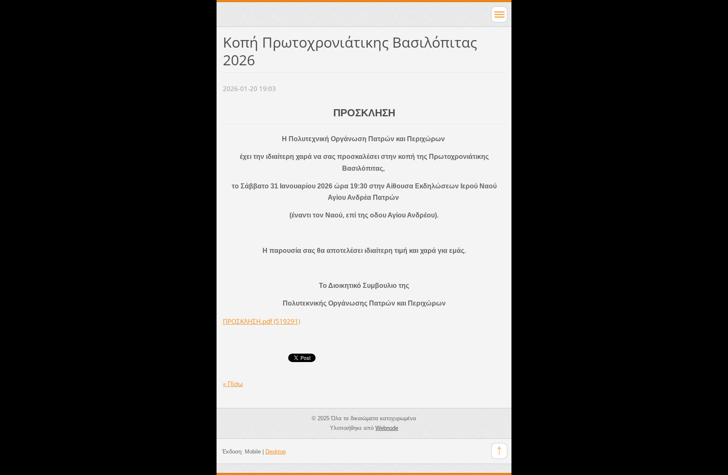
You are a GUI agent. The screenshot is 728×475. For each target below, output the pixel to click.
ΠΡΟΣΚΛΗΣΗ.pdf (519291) (261, 321)
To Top (499, 451)
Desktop (275, 451)
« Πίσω (233, 383)
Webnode (386, 428)
